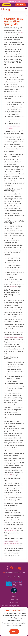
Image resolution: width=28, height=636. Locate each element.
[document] (14, 318)
